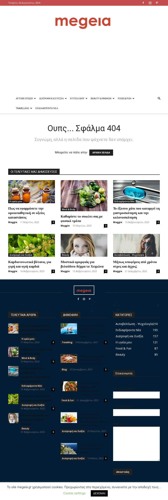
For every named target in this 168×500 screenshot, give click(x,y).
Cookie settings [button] (74, 493)
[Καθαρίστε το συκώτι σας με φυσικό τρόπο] (84, 195)
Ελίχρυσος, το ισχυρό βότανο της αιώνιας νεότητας (91, 448)
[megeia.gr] (84, 19)
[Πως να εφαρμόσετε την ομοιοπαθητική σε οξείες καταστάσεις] (31, 191)
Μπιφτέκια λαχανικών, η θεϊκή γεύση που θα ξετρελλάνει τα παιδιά (93, 359)
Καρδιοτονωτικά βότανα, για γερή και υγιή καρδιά (29, 263)
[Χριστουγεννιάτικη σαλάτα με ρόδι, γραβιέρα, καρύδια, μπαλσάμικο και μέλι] (69, 386)
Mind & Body (68, 209)
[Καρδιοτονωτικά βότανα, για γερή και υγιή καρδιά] (31, 245)
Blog (64, 369)
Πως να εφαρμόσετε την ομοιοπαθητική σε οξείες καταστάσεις (26, 212)
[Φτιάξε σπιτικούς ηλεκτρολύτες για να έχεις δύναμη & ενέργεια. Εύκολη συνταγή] (69, 417)
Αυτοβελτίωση (24, 98)
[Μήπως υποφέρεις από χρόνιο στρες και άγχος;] (136, 245)
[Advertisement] (84, 63)
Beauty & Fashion (101, 98)
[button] (159, 98)
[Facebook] (143, 3)
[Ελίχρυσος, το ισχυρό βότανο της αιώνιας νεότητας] (69, 448)
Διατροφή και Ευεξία (51, 98)
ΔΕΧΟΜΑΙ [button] (99, 493)
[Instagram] (150, 3)
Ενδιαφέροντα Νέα (46, 108)
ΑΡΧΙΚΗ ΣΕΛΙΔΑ (101, 152)
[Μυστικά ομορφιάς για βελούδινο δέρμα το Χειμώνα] (84, 245)
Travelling (22, 108)
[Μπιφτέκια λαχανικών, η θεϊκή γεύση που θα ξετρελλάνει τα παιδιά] (69, 358)
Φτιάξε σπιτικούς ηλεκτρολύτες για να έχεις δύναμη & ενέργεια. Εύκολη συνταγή (93, 419)
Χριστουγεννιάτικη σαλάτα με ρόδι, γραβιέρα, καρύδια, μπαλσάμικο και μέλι (91, 388)
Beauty (65, 254)
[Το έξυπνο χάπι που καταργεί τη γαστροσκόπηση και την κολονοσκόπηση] (136, 191)
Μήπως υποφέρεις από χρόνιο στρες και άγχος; (135, 263)
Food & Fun (124, 98)
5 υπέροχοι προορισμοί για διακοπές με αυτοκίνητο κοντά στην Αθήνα (93, 330)
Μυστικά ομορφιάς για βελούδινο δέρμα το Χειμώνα (82, 263)
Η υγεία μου (77, 98)
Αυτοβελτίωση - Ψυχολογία (129, 254)
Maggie (12, 222)
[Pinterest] (157, 3)
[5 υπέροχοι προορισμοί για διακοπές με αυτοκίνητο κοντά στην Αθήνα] (69, 328)
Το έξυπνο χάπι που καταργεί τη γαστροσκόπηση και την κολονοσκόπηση (136, 212)
